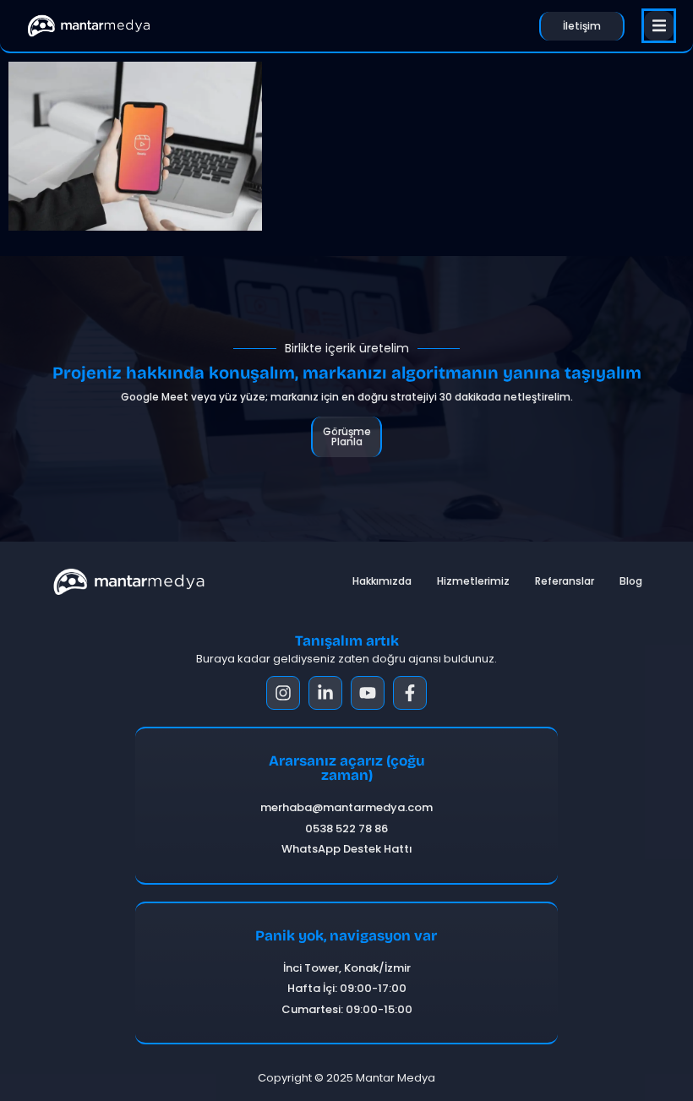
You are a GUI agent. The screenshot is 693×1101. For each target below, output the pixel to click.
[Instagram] (283, 693)
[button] (659, 26)
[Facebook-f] (410, 693)
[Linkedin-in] (325, 693)
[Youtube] (368, 693)
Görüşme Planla (347, 436)
